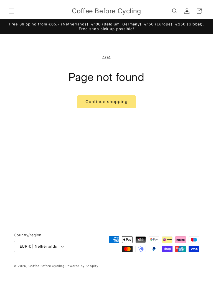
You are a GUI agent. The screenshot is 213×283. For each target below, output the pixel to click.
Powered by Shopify (81, 266)
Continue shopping (106, 101)
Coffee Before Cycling (47, 266)
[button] (12, 11)
